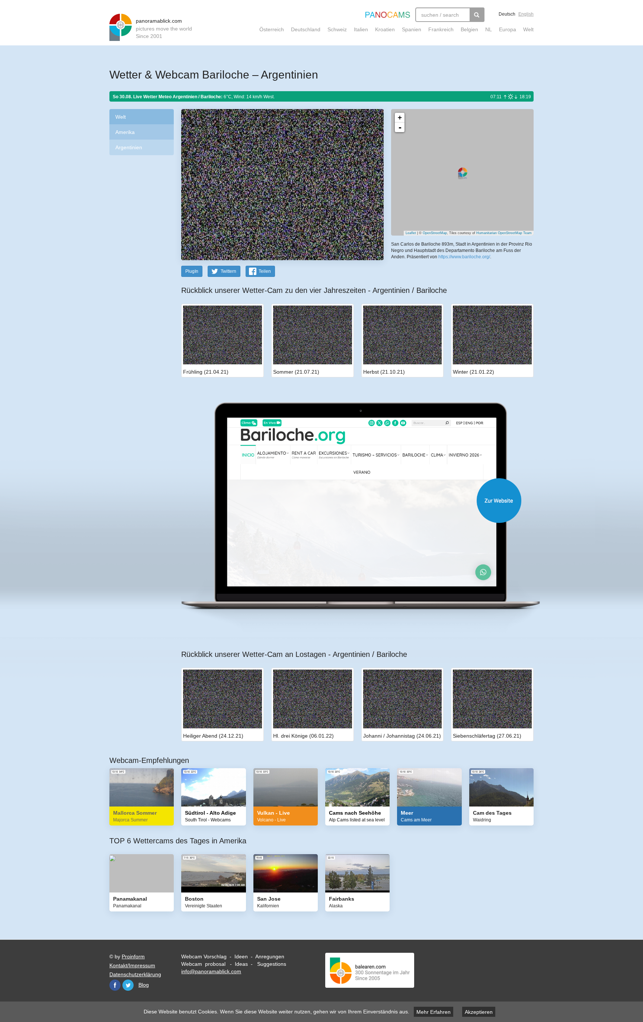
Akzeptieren (479, 1012)
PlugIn (191, 271)
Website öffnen (348, 500)
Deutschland (305, 29)
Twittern (228, 271)
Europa (507, 29)
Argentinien (128, 147)
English (526, 14)
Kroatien (385, 29)
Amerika (125, 132)
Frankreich (441, 29)
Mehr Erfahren (433, 1012)
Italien (361, 29)
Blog (143, 985)
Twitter (128, 985)
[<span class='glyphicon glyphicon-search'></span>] (477, 14)
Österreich (271, 29)
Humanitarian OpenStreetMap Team (504, 233)
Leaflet (411, 233)
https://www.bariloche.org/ (464, 256)
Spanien (411, 29)
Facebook (115, 985)
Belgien (469, 29)
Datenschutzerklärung (135, 974)
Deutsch (507, 14)
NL (488, 29)
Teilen (265, 271)
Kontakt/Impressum (132, 965)
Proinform (133, 956)
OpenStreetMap (435, 233)
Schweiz (337, 29)
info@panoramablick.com (211, 971)
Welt (528, 29)
